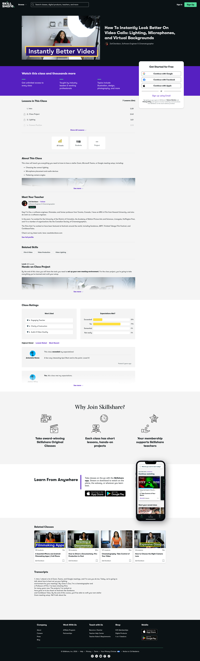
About (39, 630)
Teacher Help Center (96, 633)
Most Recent (54, 343)
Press (39, 636)
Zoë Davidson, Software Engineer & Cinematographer (132, 44)
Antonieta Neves (32, 358)
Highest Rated (27, 343)
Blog (38, 640)
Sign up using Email (161, 96)
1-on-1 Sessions (120, 636)
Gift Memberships (121, 630)
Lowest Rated (41, 343)
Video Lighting (61, 252)
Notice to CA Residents (131, 651)
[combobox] (60, 4)
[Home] (8, 4)
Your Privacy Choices (108, 651)
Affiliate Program (69, 630)
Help (81, 651)
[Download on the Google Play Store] (152, 638)
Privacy (88, 651)
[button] (26, 4)
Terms (96, 651)
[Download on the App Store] (94, 494)
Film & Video (28, 252)
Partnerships (67, 633)
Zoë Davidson (36, 202)
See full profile (28, 237)
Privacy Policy (147, 102)
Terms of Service (171, 100)
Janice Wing (33, 382)
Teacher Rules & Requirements (100, 636)
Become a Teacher (95, 630)
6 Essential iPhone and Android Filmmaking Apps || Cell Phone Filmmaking (47, 556)
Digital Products (121, 633)
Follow (42, 201)
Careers (40, 633)
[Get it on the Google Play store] (116, 494)
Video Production (44, 252)
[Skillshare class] (50, 539)
